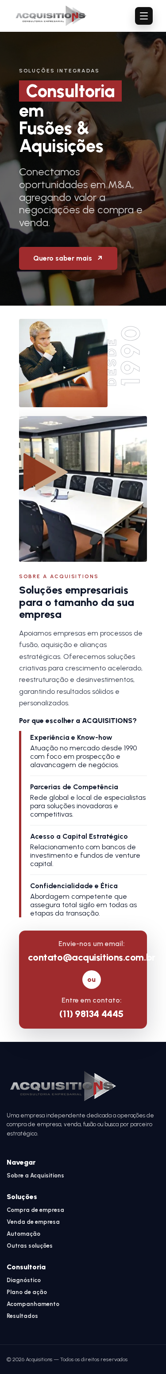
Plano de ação (27, 1292)
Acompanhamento (33, 1304)
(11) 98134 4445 (91, 1014)
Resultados (22, 1316)
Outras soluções (30, 1245)
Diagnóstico (24, 1280)
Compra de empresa (35, 1210)
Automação (23, 1233)
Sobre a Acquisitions (35, 1175)
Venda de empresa (33, 1222)
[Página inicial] (51, 16)
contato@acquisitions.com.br (91, 957)
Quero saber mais (68, 258)
